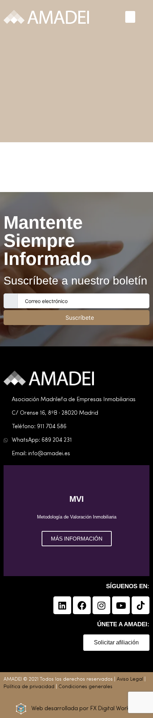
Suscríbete (79, 317)
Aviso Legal (130, 679)
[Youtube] (121, 605)
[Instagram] (101, 605)
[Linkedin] (62, 605)
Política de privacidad (29, 687)
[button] (130, 17)
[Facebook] (82, 605)
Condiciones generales (85, 687)
